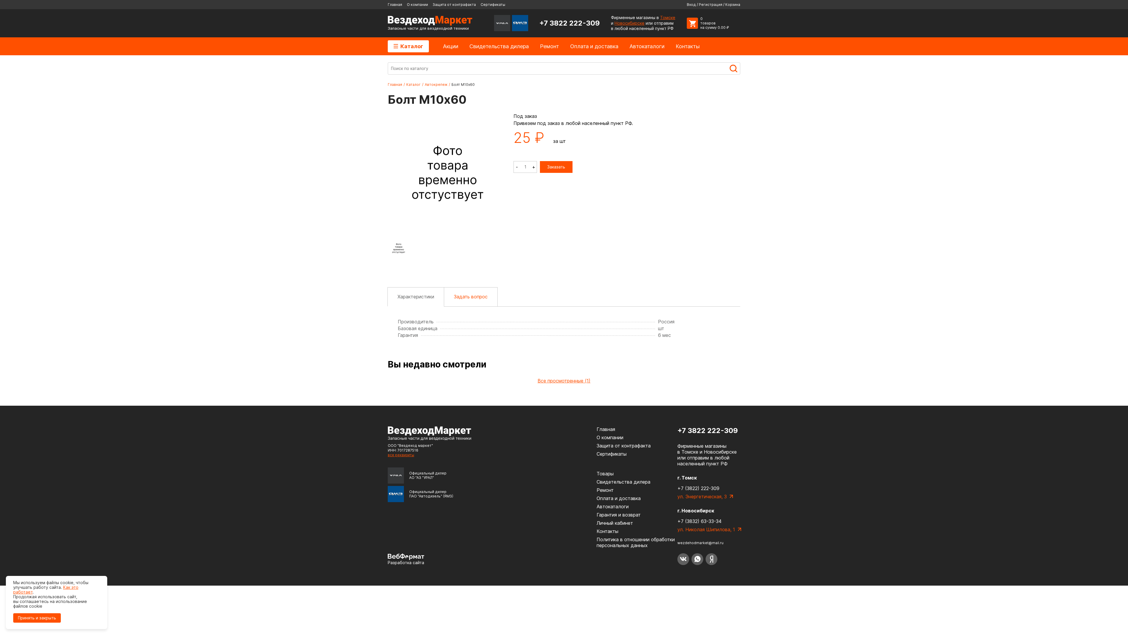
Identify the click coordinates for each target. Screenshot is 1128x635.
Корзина (732, 4)
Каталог (411, 46)
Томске (667, 17)
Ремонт (549, 46)
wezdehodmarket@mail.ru (700, 543)
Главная (395, 4)
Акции (450, 46)
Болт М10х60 (463, 84)
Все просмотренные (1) (564, 381)
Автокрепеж (436, 84)
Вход (691, 4)
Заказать (556, 166)
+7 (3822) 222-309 (698, 488)
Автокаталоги (647, 46)
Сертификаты (493, 4)
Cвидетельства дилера (499, 46)
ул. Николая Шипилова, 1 (706, 529)
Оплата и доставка (594, 46)
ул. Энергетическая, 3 (702, 496)
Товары (605, 474)
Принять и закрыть (37, 617)
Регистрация (710, 4)
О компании (417, 4)
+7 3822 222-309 (569, 23)
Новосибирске (629, 23)
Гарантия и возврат (619, 515)
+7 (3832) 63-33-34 (699, 521)
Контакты (688, 46)
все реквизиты (401, 455)
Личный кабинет (615, 523)
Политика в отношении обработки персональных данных (636, 542)
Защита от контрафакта (454, 4)
